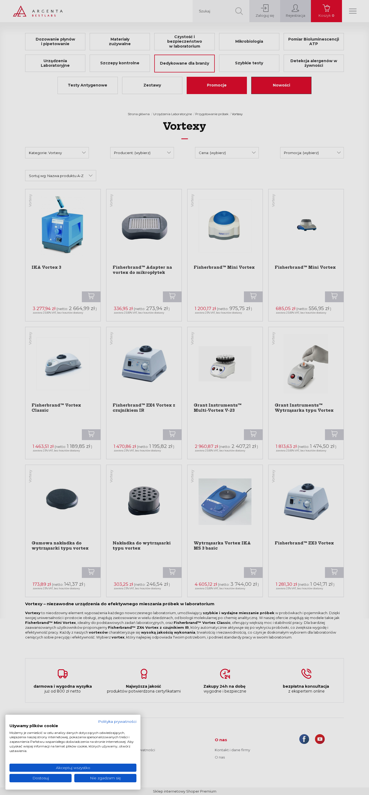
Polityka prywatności (117, 721)
